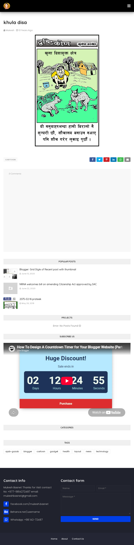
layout (77, 451)
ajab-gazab (12, 451)
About (64, 538)
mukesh (10, 30)
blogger (28, 451)
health (66, 451)
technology (102, 451)
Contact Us (78, 538)
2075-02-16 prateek (30, 299)
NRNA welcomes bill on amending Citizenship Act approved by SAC (58, 284)
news (88, 451)
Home (54, 538)
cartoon (10, 159)
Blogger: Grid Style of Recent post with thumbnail (48, 269)
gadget (54, 451)
